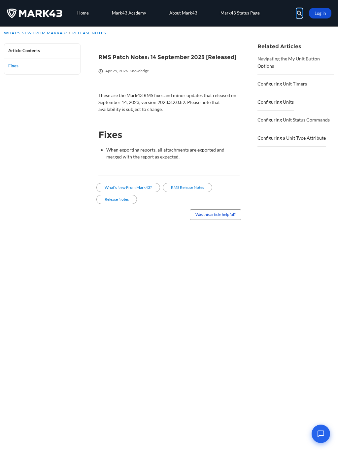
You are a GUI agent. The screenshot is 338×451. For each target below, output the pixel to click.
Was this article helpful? (215, 214)
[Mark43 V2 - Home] (34, 13)
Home (83, 13)
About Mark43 (183, 13)
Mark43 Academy (129, 13)
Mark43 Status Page (240, 13)
